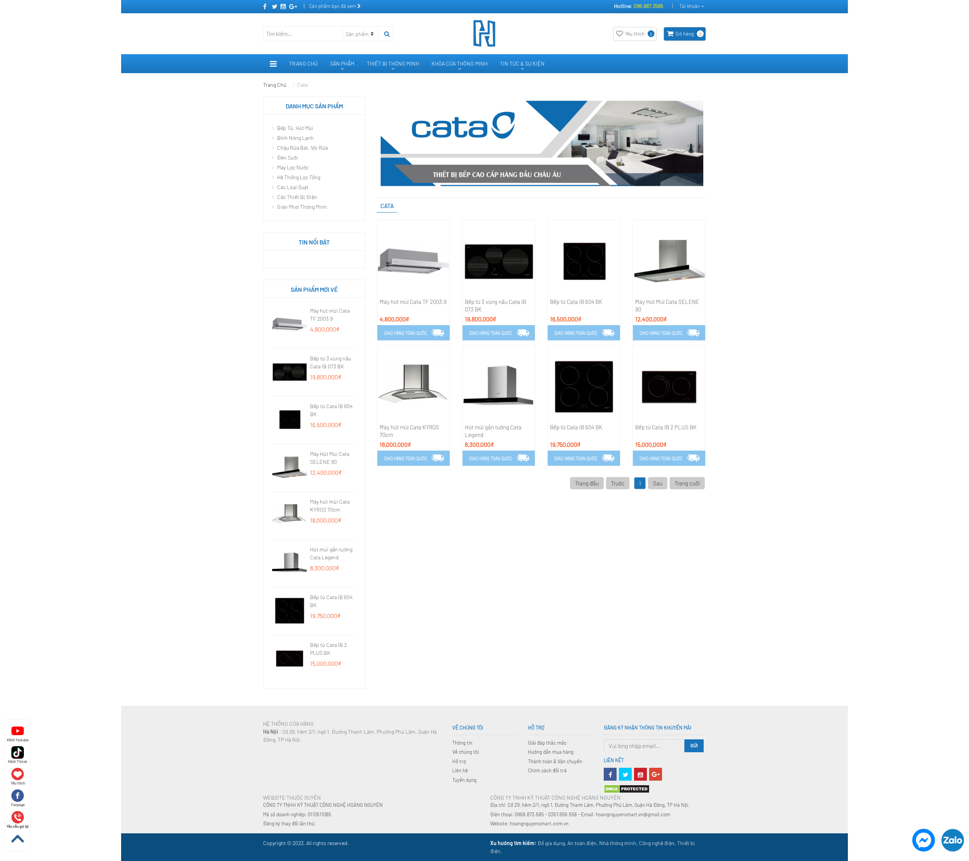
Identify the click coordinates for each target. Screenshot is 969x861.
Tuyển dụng (464, 780)
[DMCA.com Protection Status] (627, 788)
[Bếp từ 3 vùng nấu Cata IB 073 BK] (499, 260)
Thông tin (462, 743)
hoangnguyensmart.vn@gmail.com (633, 814)
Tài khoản (690, 6)
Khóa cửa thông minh (460, 63)
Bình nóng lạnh (295, 138)
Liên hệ (460, 770)
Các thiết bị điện (296, 197)
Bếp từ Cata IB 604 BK (576, 301)
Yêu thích (638, 34)
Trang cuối (687, 483)
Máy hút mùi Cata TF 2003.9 (413, 301)
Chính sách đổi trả (547, 770)
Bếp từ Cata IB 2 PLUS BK (665, 427)
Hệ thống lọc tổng (298, 177)
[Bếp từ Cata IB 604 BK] (584, 260)
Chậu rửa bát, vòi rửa (302, 147)
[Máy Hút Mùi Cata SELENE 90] (669, 260)
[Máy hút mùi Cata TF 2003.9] (413, 260)
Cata (302, 84)
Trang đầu (587, 483)
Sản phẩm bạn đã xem (333, 6)
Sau (657, 483)
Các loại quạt (292, 187)
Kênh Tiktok (17, 761)
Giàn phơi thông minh (301, 207)
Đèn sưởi (287, 157)
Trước (618, 483)
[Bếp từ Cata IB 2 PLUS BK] (669, 385)
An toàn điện (582, 843)
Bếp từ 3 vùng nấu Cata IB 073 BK (495, 305)
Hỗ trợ (459, 761)
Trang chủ (303, 63)
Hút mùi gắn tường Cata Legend (493, 431)
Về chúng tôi (465, 752)
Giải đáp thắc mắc (547, 743)
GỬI (694, 745)
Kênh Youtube (17, 739)
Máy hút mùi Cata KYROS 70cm (409, 431)
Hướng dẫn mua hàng (550, 752)
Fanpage (18, 804)
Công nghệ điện (657, 843)
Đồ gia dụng (551, 843)
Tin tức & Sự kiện (522, 63)
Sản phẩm (342, 63)
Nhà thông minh (617, 843)
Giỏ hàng (688, 34)
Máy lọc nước (292, 167)
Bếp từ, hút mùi (294, 128)
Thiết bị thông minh (393, 63)
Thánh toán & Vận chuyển (555, 761)
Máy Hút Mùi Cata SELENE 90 (667, 305)
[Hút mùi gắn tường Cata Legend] (499, 385)
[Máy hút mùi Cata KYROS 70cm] (413, 385)
